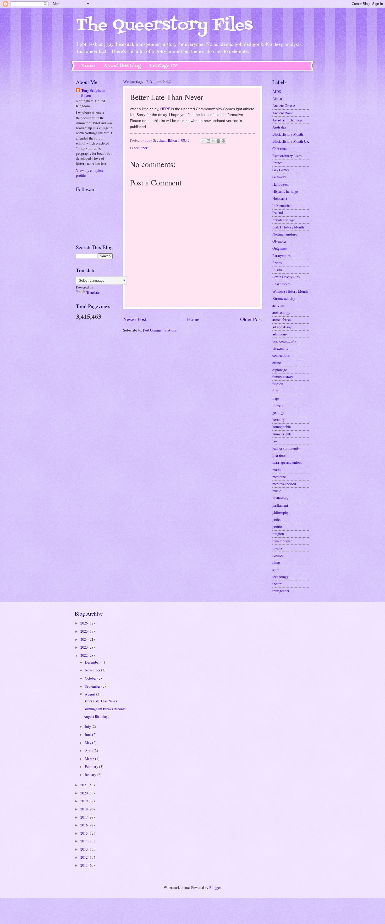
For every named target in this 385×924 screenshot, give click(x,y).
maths (276, 469)
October (91, 678)
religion (278, 533)
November (93, 669)
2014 (84, 840)
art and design (282, 326)
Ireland (277, 212)
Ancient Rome (282, 112)
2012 (84, 857)
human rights (282, 433)
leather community (286, 448)
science (277, 555)
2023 (84, 647)
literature (279, 455)
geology (278, 412)
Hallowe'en (280, 184)
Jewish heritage (283, 219)
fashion (277, 383)
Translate (93, 292)
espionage (279, 369)
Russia (277, 269)
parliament (280, 505)
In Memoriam (282, 205)
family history (282, 376)
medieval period (284, 483)
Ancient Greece (283, 105)
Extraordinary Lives (286, 155)
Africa (277, 98)
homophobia (281, 426)
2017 (84, 817)
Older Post (251, 319)
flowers (277, 405)
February (92, 766)
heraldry (278, 419)
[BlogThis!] (208, 140)
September (93, 686)
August (90, 694)
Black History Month (287, 134)
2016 (84, 824)
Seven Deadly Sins (286, 276)
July (88, 726)
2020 (84, 793)
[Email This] (203, 140)
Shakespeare (281, 283)
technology (280, 576)
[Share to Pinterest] (223, 140)
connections (281, 355)
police (276, 519)
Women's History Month (290, 291)
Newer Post (134, 319)
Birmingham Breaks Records (104, 708)
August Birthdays (96, 716)
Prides (277, 262)
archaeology (281, 312)
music (276, 490)
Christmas (279, 148)
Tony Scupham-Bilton (93, 93)
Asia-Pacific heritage (287, 119)
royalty (277, 548)
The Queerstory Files (164, 26)
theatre (277, 583)
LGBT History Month (288, 227)
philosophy (280, 512)
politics (277, 526)
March (90, 758)
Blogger (215, 887)
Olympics (279, 241)
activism (278, 305)
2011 (84, 865)
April (89, 750)
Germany (279, 176)
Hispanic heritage (285, 191)
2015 (84, 833)
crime (276, 362)
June (88, 734)
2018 (84, 809)
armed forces (281, 319)
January (91, 774)
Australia (279, 127)
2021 (84, 784)
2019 (84, 800)
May (88, 742)
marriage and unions (287, 462)
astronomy (280, 334)
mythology (280, 497)
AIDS (276, 91)
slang (276, 562)
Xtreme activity (283, 298)
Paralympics (281, 255)
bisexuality (280, 348)
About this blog (122, 66)
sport (144, 147)
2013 (84, 849)
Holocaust (279, 198)
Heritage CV (163, 66)
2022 (84, 655)
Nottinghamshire (284, 234)
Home (88, 66)
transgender (280, 590)
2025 (84, 631)
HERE (165, 109)
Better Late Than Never (100, 700)
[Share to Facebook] (218, 140)
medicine (279, 476)
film (275, 390)
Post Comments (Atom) (160, 330)
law (275, 441)
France (277, 162)
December (93, 662)
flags (275, 398)
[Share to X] (213, 140)
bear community (284, 341)
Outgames (279, 248)
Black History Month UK (290, 141)
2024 (84, 639)
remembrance (282, 540)
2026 (84, 623)
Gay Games (280, 169)
